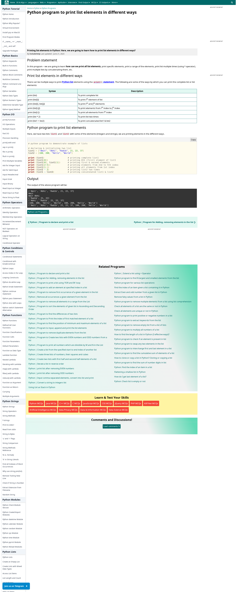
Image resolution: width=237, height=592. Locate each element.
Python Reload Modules (12, 547)
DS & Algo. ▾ (21, 2)
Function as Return (10, 387)
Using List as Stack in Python (42, 387)
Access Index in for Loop (13, 273)
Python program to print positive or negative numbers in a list (143, 315)
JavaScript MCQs (91, 403)
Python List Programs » (38, 212)
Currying (6, 391)
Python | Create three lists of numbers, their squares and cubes (58, 354)
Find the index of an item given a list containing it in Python (141, 287)
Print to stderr (8, 425)
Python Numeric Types (12, 100)
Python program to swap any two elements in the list (139, 343)
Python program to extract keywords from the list (137, 320)
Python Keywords (10, 61)
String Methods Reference (9, 449)
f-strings (6, 420)
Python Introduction (11, 19)
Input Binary (8, 184)
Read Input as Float (11, 193)
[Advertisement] (45, 30)
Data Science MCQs (118, 409)
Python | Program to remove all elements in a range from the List (59, 301)
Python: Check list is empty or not (130, 381)
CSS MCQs (107, 403)
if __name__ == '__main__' (13, 41)
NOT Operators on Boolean (10, 229)
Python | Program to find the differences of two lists (53, 314)
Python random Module (12, 528)
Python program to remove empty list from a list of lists (140, 325)
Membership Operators (12, 217)
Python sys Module (10, 533)
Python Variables (9, 91)
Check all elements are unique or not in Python (136, 311)
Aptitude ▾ (62, 2)
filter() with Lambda (11, 373)
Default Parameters (11, 346)
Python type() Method (11, 109)
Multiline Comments (11, 79)
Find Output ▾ (84, 2)
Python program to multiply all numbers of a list (136, 329)
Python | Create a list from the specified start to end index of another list (63, 349)
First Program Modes (11, 37)
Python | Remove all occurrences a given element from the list (58, 297)
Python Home (8, 14)
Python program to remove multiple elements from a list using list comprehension (152, 301)
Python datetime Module (13, 519)
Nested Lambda (9, 359)
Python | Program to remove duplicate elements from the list (57, 332)
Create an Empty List (11, 562)
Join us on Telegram (14, 586)
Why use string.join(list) (12, 471)
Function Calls (8, 337)
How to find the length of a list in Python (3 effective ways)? (141, 334)
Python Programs (49, 8)
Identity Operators (10, 212)
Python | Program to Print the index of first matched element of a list (61, 318)
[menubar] (64, 2)
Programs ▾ (51, 2)
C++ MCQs (64, 403)
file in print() (8, 152)
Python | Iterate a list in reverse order (46, 363)
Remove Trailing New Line (11, 477)
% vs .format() (8, 455)
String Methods (9, 416)
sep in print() (8, 147)
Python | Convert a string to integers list (47, 382)
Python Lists (7, 557)
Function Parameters (11, 341)
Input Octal (7, 179)
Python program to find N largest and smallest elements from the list (146, 278)
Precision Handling (10, 138)
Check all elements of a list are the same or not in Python (140, 306)
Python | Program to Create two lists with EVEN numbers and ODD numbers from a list (68, 339)
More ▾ (114, 2)
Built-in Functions (10, 65)
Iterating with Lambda (12, 364)
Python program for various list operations (134, 282)
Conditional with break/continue (9, 262)
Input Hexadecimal (10, 174)
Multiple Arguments (11, 396)
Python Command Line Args (12, 85)
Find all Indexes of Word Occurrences (13, 465)
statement (104, 82)
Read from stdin (9, 429)
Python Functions (10, 320)
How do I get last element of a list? (130, 376)
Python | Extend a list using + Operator (132, 273)
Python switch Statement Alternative (13, 308)
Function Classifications (12, 332)
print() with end (9, 142)
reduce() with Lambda (12, 378)
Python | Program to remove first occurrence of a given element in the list (63, 292)
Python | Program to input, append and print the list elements (58, 328)
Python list (67, 82)
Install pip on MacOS (11, 32)
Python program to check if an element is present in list (140, 339)
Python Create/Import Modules (11, 513)
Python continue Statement (9, 292)
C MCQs (76, 403)
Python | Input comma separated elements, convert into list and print (61, 378)
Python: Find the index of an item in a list (133, 367)
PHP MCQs (136, 403)
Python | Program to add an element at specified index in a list (58, 287)
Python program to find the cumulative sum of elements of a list (144, 353)
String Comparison (10, 443)
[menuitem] (13, 2)
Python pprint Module (12, 542)
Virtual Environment (11, 28)
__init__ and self (9, 46)
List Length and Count (12, 578)
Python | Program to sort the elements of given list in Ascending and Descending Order (67, 308)
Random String (9, 494)
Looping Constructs (11, 277)
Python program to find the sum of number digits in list (140, 362)
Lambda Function (10, 355)
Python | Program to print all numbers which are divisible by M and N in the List (66, 345)
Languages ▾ (33, 2)
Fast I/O (6, 133)
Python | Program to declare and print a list (51, 222)
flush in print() (8, 156)
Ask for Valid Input (10, 170)
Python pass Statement (12, 298)
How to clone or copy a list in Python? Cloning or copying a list (143, 358)
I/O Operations (9, 124)
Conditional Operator (11, 243)
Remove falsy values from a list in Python (133, 297)
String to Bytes (9, 434)
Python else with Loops (12, 303)
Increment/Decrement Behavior (12, 222)
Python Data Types (10, 95)
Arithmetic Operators (11, 208)
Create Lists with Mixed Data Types (12, 567)
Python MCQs (36, 403)
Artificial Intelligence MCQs (43, 409)
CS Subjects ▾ (104, 2)
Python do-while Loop (11, 282)
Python (37, 8)
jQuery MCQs (121, 403)
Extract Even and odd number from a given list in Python (140, 292)
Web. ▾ (42, 2)
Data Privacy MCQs (68, 409)
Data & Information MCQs (93, 409)
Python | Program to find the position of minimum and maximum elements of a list (67, 323)
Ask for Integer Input (11, 165)
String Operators (10, 411)
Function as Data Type (12, 350)
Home (12, 2)
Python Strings (9, 406)
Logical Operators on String (11, 237)
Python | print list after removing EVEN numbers (51, 368)
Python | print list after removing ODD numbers (51, 373)
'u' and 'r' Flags (9, 438)
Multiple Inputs (9, 129)
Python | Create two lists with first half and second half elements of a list (63, 359)
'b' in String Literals (11, 459)
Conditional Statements (12, 256)
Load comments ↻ (111, 426)
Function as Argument (12, 382)
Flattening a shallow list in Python (130, 372)
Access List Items (10, 573)
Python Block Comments (12, 75)
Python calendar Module (13, 524)
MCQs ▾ (94, 2)
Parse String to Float (11, 197)
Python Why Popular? (11, 23)
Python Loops (8, 268)
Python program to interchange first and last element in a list (143, 348)
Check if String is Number (13, 483)
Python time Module (11, 537)
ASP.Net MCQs (151, 403)
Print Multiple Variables (12, 161)
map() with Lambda (11, 369)
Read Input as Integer (12, 188)
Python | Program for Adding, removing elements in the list (163, 222)
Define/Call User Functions (9, 326)
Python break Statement (12, 287)
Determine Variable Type (13, 105)
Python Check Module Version (11, 506)
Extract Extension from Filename (12, 488)
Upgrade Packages (10, 51)
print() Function (9, 120)
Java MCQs (51, 403)
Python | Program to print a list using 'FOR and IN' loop (54, 282)
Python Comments (10, 70)
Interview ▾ (72, 2)
